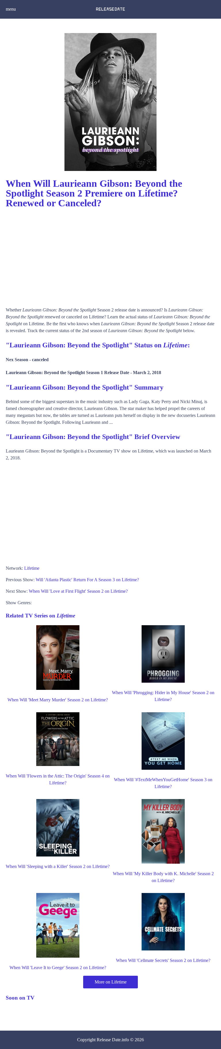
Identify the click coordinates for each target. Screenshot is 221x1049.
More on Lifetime (111, 981)
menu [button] (11, 9)
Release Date (109, 1039)
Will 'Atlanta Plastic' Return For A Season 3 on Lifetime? (87, 579)
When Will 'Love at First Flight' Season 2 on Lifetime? (78, 591)
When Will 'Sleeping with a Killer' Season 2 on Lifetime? (58, 866)
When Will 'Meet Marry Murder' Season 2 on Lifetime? (57, 699)
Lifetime (31, 568)
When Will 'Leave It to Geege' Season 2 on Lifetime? (57, 967)
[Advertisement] (110, 255)
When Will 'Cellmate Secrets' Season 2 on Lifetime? (163, 960)
